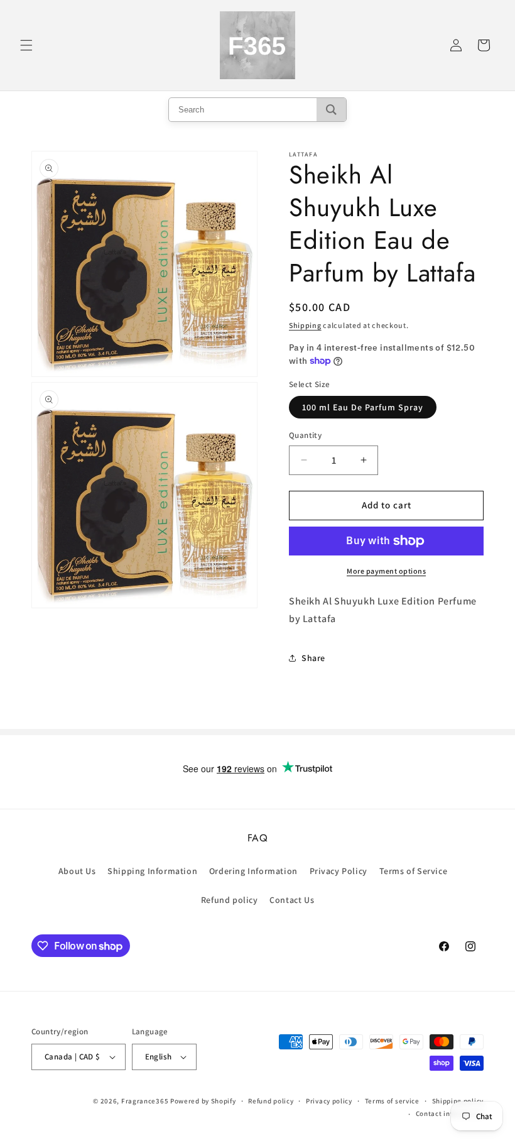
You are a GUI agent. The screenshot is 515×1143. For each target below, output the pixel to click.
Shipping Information (152, 871)
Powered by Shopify (203, 1101)
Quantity (305, 435)
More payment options (386, 571)
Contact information (450, 1113)
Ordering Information (253, 871)
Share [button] (313, 658)
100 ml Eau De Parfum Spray (362, 407)
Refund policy (229, 899)
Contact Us (291, 899)
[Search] (331, 109)
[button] (26, 45)
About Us (77, 871)
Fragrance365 (144, 1101)
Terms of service (392, 1101)
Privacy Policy (338, 871)
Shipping (305, 325)
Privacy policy (329, 1101)
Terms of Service (413, 871)
